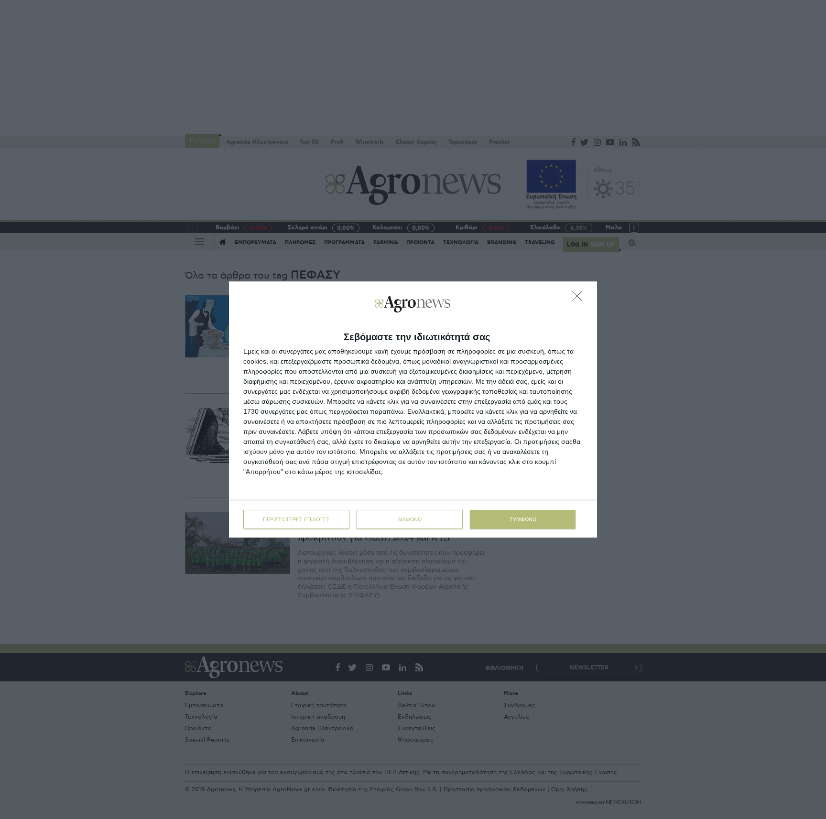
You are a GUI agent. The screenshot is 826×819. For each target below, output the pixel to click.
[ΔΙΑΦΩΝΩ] (579, 298)
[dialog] (413, 409)
